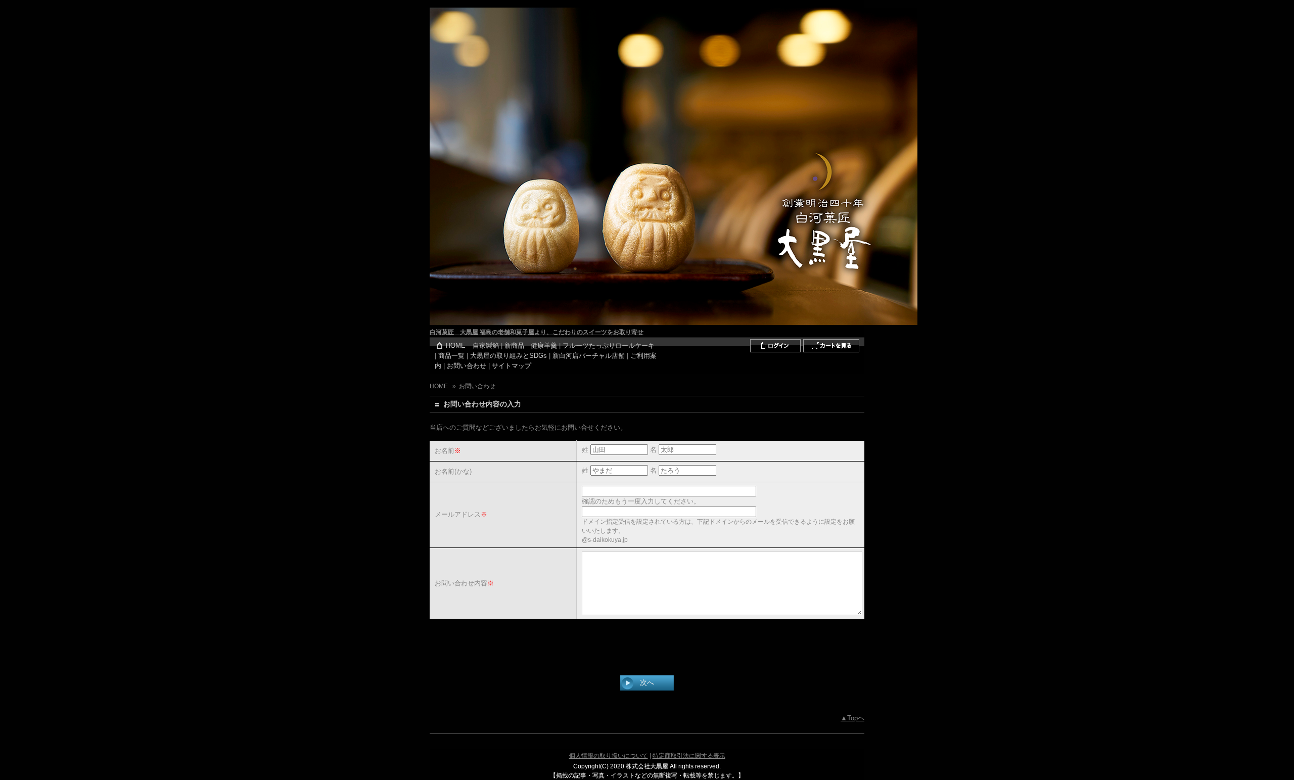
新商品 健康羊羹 (530, 345)
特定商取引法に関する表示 (689, 755)
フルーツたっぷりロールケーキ (609, 345)
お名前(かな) (453, 471)
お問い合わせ (466, 366)
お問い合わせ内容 (461, 583)
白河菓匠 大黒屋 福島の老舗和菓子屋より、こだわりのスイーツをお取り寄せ (536, 332)
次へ (647, 682)
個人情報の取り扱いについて (608, 755)
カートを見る (831, 345)
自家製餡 (486, 345)
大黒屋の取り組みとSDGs (508, 355)
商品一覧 (451, 355)
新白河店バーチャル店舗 (588, 355)
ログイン (775, 345)
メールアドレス (458, 514)
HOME (456, 345)
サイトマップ (511, 366)
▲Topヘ (852, 718)
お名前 (444, 450)
